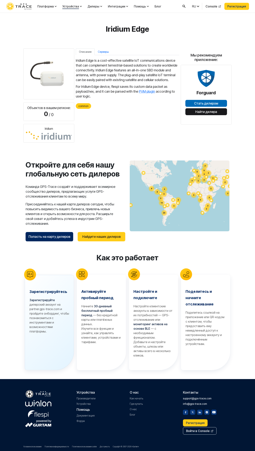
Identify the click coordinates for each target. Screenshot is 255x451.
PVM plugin (147, 91)
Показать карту (180, 195)
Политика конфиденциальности (56, 446)
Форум (81, 420)
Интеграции (116, 6)
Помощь (140, 6)
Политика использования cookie (84, 446)
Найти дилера (206, 112)
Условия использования (32, 446)
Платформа (45, 6)
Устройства (70, 6)
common (83, 106)
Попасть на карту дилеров (49, 237)
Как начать (136, 398)
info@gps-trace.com (195, 403)
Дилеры (93, 6)
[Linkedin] (199, 411)
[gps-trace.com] (19, 6)
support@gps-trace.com (197, 398)
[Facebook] (185, 411)
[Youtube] (214, 411)
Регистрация (236, 6)
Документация (86, 415)
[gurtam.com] (38, 403)
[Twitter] (192, 411)
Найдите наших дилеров (101, 237)
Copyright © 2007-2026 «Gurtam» (126, 446)
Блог (158, 6)
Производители (86, 398)
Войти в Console (198, 431)
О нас (133, 409)
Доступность (105, 446)
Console (211, 6)
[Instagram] (206, 411)
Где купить (136, 403)
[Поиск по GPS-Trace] (184, 6)
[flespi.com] (38, 413)
